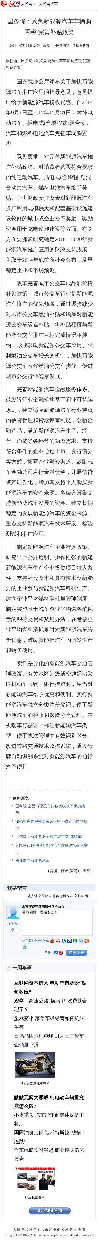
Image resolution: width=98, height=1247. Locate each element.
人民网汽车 (48, 4)
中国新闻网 (61, 46)
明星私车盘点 (35, 1198)
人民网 (26, 4)
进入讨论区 (36, 896)
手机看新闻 (81, 46)
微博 (63, 896)
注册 (10, 924)
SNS (70, 896)
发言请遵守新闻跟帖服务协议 (43, 907)
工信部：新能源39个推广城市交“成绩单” (49, 837)
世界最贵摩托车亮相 (35, 1084)
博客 (55, 896)
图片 (88, 896)
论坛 (48, 896)
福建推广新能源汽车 (32, 861)
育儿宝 (79, 896)
